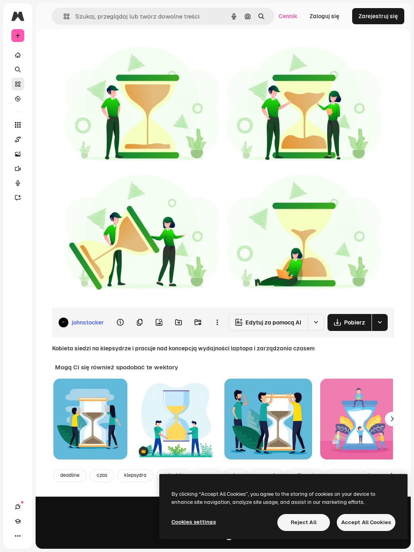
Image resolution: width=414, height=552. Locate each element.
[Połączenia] (17, 506)
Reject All (304, 522)
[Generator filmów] (17, 168)
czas (102, 475)
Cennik (288, 16)
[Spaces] (17, 139)
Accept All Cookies (366, 522)
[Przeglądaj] (17, 98)
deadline (70, 475)
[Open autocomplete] (63, 16)
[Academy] (17, 521)
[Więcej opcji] (217, 322)
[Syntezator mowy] (17, 183)
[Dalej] (392, 419)
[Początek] (17, 54)
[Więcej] (17, 535)
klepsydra (135, 475)
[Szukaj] (17, 69)
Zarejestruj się (378, 16)
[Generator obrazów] (17, 153)
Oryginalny (107, 47)
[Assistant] (17, 197)
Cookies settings (193, 521)
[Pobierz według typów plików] (380, 322)
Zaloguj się (324, 16)
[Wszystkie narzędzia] (17, 124)
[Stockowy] (17, 84)
